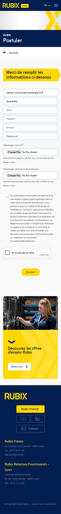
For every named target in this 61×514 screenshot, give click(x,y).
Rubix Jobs (17, 366)
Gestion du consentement (44, 504)
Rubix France (29, 409)
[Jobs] (11, 6)
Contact (33, 428)
